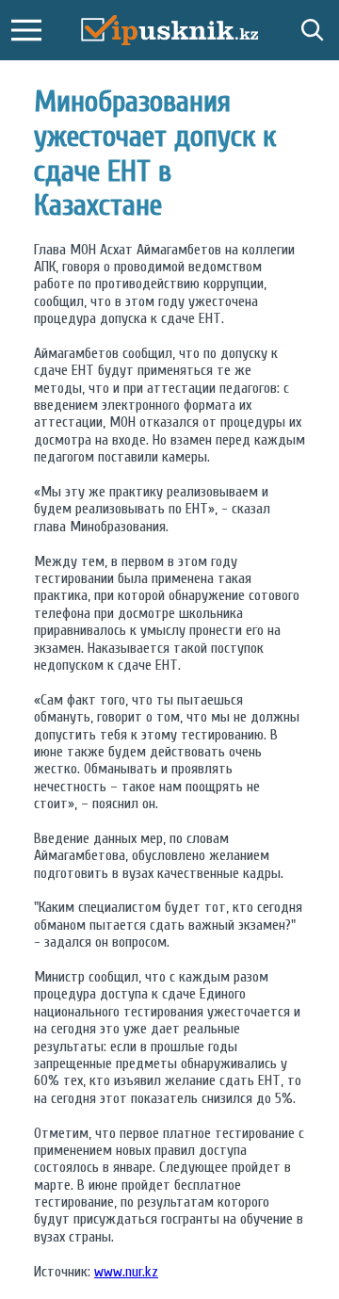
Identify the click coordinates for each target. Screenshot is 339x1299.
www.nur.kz (126, 1271)
